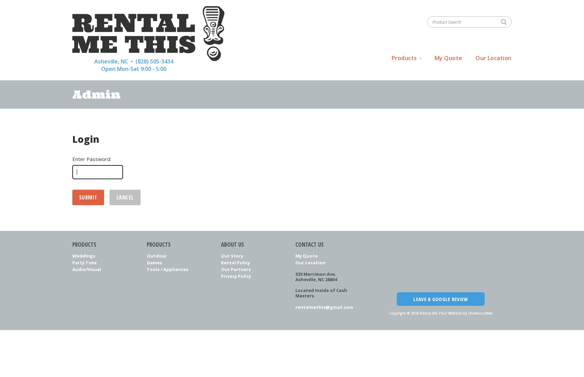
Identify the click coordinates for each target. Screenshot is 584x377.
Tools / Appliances (167, 269)
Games (154, 263)
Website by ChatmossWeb (470, 313)
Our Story (232, 256)
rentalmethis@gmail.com (324, 307)
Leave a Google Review (440, 299)
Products (404, 58)
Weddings (83, 256)
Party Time (84, 263)
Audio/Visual (86, 269)
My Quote (448, 58)
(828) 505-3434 (154, 61)
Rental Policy (235, 263)
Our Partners (236, 269)
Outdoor (157, 256)
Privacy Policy (236, 276)
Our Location (494, 58)
